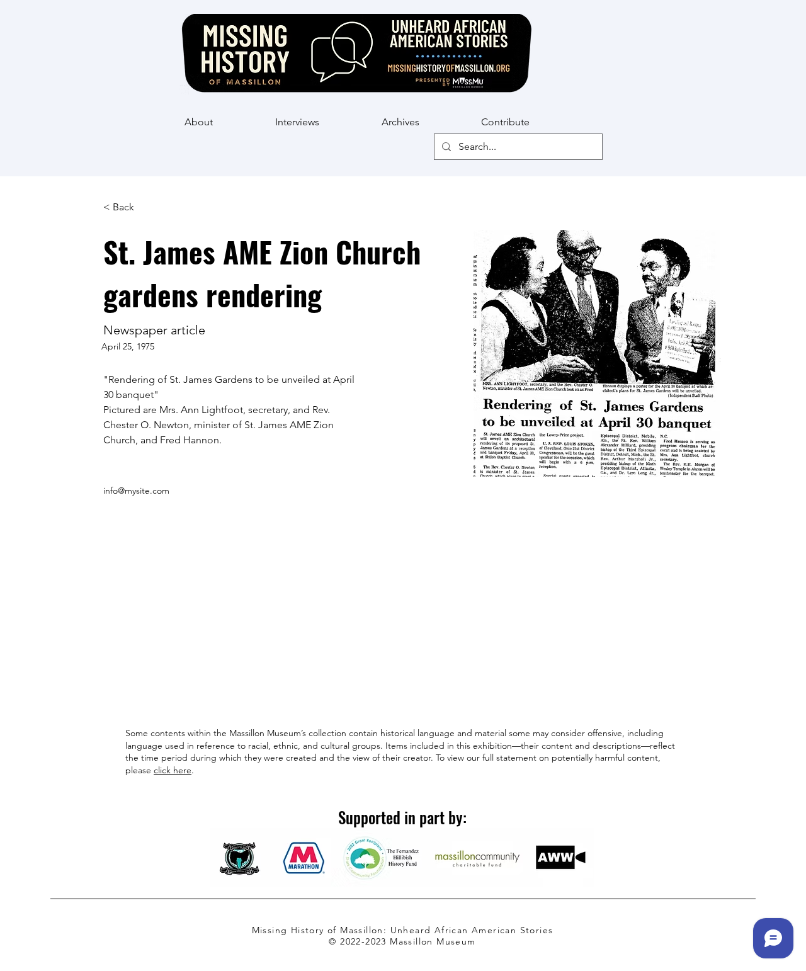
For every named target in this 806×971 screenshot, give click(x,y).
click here (172, 770)
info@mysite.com (136, 490)
